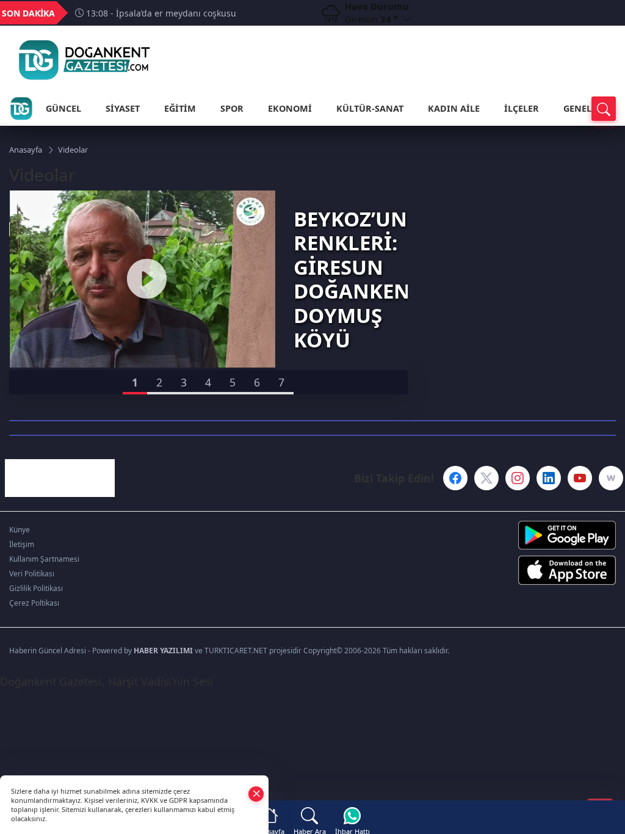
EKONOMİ (290, 108)
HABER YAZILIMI (163, 650)
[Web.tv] (611, 478)
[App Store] (547, 570)
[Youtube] (580, 478)
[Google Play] (547, 535)
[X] (486, 478)
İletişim (21, 544)
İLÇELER (521, 108)
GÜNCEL (63, 108)
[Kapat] (256, 793)
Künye (19, 529)
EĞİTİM (180, 108)
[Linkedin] (548, 478)
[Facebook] (455, 478)
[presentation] (291, 13)
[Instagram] (517, 478)
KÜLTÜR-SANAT (369, 108)
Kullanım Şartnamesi (44, 559)
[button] (135, 382)
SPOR (232, 108)
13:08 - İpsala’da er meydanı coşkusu (160, 13)
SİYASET (123, 108)
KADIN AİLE (454, 108)
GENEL (577, 108)
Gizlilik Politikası (36, 588)
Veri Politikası (31, 573)
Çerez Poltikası (34, 603)
